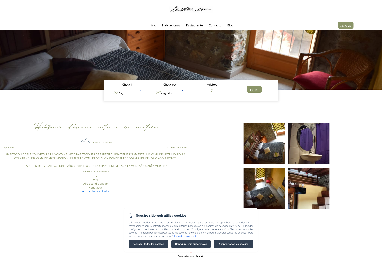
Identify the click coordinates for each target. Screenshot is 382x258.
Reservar (345, 25)
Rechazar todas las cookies (148, 243)
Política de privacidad (183, 236)
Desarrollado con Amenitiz (191, 256)
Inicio (152, 25)
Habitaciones (171, 25)
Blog (230, 25)
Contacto (215, 25)
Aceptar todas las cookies (233, 243)
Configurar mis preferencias (191, 243)
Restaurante (194, 25)
